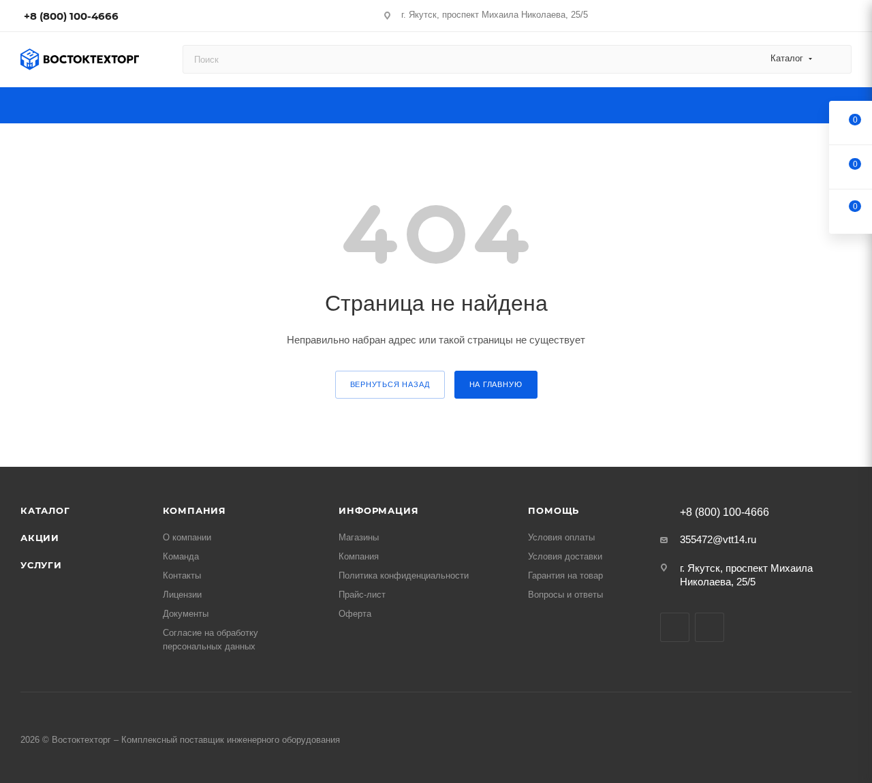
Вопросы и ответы (565, 594)
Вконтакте (674, 627)
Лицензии (182, 594)
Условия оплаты (561, 537)
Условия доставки (565, 556)
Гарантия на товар (565, 575)
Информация (378, 510)
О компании (187, 537)
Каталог (45, 510)
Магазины (359, 537)
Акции (39, 537)
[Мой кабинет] (845, 18)
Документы (185, 614)
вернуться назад (390, 384)
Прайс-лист (362, 594)
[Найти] (835, 59)
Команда (181, 556)
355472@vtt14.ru (718, 539)
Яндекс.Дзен (709, 627)
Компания (194, 510)
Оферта (355, 614)
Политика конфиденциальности (404, 575)
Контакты (182, 575)
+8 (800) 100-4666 (71, 16)
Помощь (553, 510)
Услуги (41, 564)
